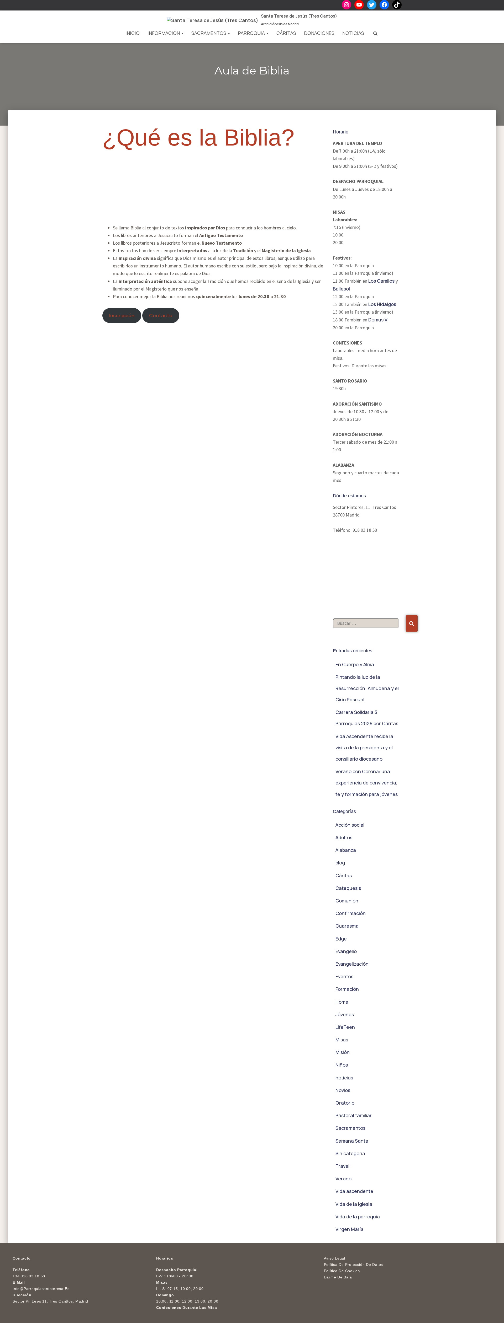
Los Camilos (381, 281)
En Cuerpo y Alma (354, 664)
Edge (341, 938)
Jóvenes (344, 1014)
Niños (341, 1065)
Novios (342, 1090)
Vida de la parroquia (357, 1216)
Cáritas (286, 33)
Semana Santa (351, 1141)
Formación (347, 989)
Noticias (353, 33)
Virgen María (349, 1229)
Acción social (349, 825)
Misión (342, 1052)
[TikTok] (397, 4)
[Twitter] (371, 4)
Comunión (346, 900)
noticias (344, 1077)
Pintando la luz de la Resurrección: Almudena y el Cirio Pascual (367, 688)
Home (341, 1002)
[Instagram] (346, 4)
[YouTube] (359, 4)
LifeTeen (345, 1027)
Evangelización (352, 964)
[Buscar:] (369, 628)
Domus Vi (378, 319)
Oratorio (344, 1103)
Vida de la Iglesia (353, 1204)
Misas (341, 1039)
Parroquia (252, 33)
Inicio (132, 33)
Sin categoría (350, 1153)
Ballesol (341, 289)
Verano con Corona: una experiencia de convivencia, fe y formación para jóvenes (366, 782)
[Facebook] (384, 4)
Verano (343, 1178)
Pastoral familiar (353, 1115)
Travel (342, 1166)
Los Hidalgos (382, 304)
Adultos (343, 837)
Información (164, 33)
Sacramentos (209, 33)
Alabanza (345, 850)
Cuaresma (347, 926)
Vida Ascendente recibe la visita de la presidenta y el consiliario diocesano (364, 747)
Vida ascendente (354, 1191)
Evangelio (346, 951)
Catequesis (348, 888)
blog (340, 862)
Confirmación (350, 913)
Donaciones (319, 33)
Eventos (344, 976)
